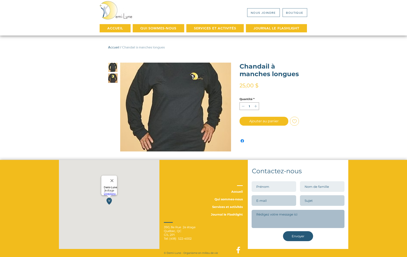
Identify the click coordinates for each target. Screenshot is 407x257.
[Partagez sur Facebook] (242, 140)
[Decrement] (242, 106)
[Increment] (256, 106)
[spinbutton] (249, 106)
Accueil (113, 47)
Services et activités (227, 207)
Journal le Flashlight (227, 214)
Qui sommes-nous (229, 199)
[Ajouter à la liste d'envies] (294, 121)
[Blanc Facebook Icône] (238, 250)
